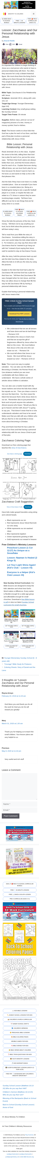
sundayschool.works (25, 1154)
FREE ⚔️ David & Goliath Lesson (20, 894)
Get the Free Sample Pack (11, 626)
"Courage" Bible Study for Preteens (17, 664)
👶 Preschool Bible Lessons (20, 1032)
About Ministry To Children (15, 1117)
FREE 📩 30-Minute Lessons (19, 890)
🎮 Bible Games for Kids (19, 1041)
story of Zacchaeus (18, 448)
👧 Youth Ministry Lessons (19, 1059)
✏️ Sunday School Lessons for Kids (19, 1015)
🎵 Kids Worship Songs (20, 1063)
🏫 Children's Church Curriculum (20, 1019)
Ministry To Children (15, 14)
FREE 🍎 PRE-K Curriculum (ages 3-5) (32, 20)
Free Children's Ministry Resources (18, 1126)
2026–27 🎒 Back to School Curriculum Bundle (19, 884)
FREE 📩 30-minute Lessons (19, 21)
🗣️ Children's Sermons (20, 1028)
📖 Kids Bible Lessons (19, 1010)
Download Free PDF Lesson (11, 646)
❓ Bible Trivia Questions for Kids (20, 1054)
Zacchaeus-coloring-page (14, 454)
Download (27, 454)
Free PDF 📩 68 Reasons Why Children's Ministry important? (19, 1074)
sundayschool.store (12, 1154)
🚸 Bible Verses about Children (20, 1050)
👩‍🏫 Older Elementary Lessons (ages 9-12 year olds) (19, 1068)
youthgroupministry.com (12, 1157)
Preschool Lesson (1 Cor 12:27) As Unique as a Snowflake (20, 550)
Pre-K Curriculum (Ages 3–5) (20, 899)
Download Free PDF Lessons (19, 314)
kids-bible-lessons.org (27, 1157)
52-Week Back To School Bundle (6, 20)
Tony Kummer (29, 1135)
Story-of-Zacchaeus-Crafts (15, 507)
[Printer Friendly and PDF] (12, 46)
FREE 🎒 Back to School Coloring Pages (19, 212)
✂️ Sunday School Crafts (20, 1024)
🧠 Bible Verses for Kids (19, 1045)
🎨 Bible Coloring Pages (19, 1037)
